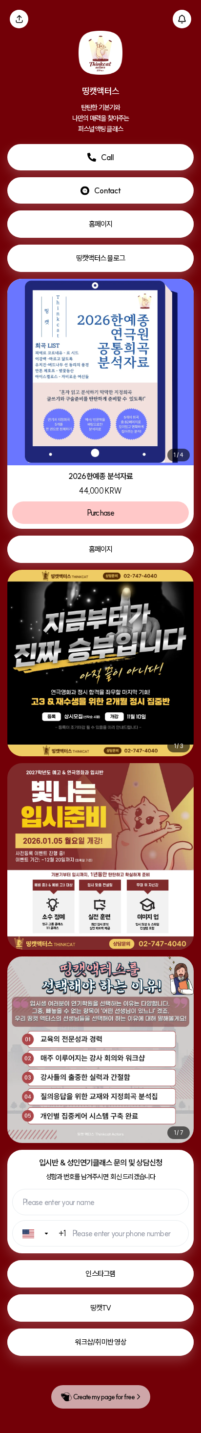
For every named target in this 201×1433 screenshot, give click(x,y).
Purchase (101, 513)
